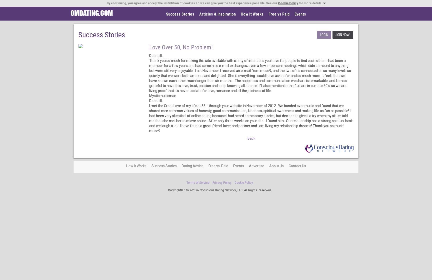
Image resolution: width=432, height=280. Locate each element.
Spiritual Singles (92, 13)
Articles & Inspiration (217, 14)
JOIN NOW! (343, 35)
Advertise (256, 166)
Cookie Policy (288, 3)
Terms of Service (198, 182)
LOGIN (324, 35)
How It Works (252, 14)
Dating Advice (193, 166)
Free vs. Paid (218, 166)
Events (300, 14)
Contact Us (297, 166)
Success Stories (180, 14)
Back (251, 138)
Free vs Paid (279, 14)
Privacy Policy (222, 182)
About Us (276, 166)
